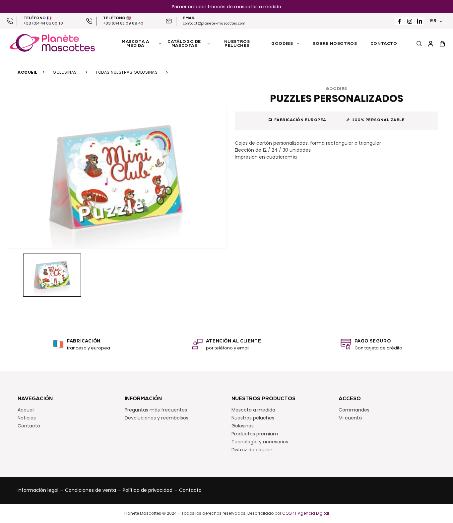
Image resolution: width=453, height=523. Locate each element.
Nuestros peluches (252, 417)
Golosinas (65, 72)
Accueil (27, 72)
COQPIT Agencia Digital (305, 513)
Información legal (38, 490)
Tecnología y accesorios (259, 441)
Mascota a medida (253, 410)
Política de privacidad (147, 490)
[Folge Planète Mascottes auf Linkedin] (419, 21)
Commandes (354, 410)
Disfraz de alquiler (251, 449)
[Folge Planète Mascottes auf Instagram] (409, 21)
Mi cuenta (350, 417)
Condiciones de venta (90, 490)
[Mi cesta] (442, 44)
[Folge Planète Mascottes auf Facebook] (399, 21)
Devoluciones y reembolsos (156, 417)
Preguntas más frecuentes (156, 410)
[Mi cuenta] (430, 44)
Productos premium (254, 433)
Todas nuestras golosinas (127, 72)
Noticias (27, 417)
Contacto (29, 425)
